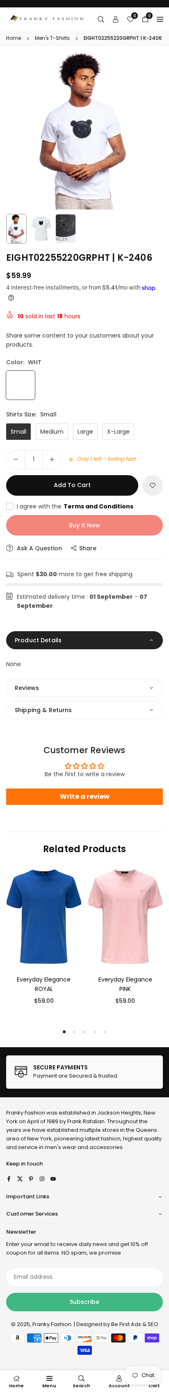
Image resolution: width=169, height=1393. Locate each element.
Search (81, 1385)
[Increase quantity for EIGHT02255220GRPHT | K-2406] (52, 460)
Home (13, 37)
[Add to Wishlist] (152, 485)
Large (85, 432)
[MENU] (160, 19)
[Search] (101, 19)
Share (87, 548)
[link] (84, 1072)
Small (18, 432)
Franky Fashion (25, 1113)
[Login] (115, 19)
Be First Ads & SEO (134, 1324)
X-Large (118, 432)
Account (119, 1385)
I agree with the (75, 506)
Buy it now (84, 525)
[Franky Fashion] (47, 18)
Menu (49, 1385)
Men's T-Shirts (52, 37)
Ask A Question (38, 548)
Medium (52, 432)
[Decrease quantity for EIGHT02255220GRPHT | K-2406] (16, 460)
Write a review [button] (85, 796)
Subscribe (84, 1302)
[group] (84, 131)
